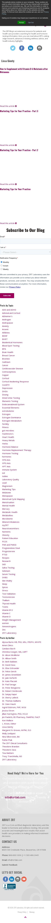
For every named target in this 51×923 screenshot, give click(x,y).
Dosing (5, 394)
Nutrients (6, 531)
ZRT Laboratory (9, 633)
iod (3, 473)
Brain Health (7, 352)
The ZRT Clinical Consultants (14, 743)
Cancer (5, 365)
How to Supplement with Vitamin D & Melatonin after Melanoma (24, 70)
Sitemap (32, 912)
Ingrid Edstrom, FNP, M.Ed (14, 707)
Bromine (6, 358)
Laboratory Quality (10, 479)
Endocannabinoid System (13, 404)
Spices (5, 587)
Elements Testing (10, 401)
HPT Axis (6, 466)
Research (6, 561)
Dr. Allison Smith (9, 658)
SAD (4, 564)
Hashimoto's (7, 433)
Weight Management (11, 620)
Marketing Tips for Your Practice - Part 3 (19, 111)
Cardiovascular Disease (12, 368)
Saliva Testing (8, 567)
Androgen (6, 319)
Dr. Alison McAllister (11, 655)
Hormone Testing (10, 453)
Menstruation (8, 502)
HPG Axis (6, 463)
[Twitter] (12, 48)
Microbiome (7, 518)
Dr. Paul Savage (9, 684)
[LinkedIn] (30, 48)
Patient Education (10, 538)
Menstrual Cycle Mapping (13, 499)
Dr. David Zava (8, 665)
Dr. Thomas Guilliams (11, 700)
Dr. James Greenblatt (11, 674)
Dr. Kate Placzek (9, 681)
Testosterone (8, 597)
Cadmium (6, 362)
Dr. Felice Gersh (9, 671)
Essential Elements (10, 407)
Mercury (6, 509)
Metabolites (7, 515)
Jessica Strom (8, 710)
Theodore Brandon (10, 746)
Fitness (5, 427)
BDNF (4, 336)
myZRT (5, 525)
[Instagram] (39, 48)
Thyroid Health (9, 603)
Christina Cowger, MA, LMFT (14, 652)
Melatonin (6, 492)
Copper (5, 375)
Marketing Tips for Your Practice (15, 189)
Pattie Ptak (7, 740)
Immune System (9, 469)
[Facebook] (21, 48)
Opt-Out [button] (31, 22)
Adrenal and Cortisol (11, 313)
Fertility (5, 424)
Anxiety (5, 326)
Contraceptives (9, 371)
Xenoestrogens (9, 626)
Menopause (7, 495)
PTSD (4, 554)
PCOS (4, 541)
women (5, 623)
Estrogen (6, 414)
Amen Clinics (7, 645)
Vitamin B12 (7, 610)
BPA (4, 349)
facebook (5, 879)
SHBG (4, 577)
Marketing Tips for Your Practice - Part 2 (19, 150)
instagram (17, 879)
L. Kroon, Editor (9, 723)
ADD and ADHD (9, 309)
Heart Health (8, 437)
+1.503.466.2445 (31, 855)
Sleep (4, 584)
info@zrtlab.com (15, 797)
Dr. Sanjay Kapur (9, 694)
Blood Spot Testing (10, 345)
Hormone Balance (10, 447)
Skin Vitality (7, 580)
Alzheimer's (7, 316)
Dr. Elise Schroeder (10, 668)
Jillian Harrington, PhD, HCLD (15, 714)
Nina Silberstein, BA (10, 736)
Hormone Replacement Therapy (16, 450)
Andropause (7, 322)
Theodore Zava (9, 749)
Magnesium (7, 486)
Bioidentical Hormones (12, 342)
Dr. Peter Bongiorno (11, 687)
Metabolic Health (9, 512)
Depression (7, 388)
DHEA (4, 391)
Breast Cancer (8, 355)
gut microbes (8, 430)
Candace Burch (8, 648)
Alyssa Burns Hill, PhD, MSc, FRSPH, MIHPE (21, 642)
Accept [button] (21, 22)
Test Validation (9, 593)
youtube (24, 879)
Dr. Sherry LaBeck (10, 697)
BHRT (5, 339)
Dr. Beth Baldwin (9, 661)
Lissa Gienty (7, 727)
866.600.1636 (15, 855)
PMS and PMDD (9, 544)
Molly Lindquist (8, 733)
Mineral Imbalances (10, 522)
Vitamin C (6, 613)
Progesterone (8, 551)
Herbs (5, 443)
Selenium (6, 571)
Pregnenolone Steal (11, 548)
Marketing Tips (9, 489)
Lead (4, 482)
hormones (6, 456)
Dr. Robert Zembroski (12, 691)
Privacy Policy (22, 912)
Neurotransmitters (10, 528)
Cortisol (5, 378)
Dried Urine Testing (11, 398)
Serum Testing (8, 574)
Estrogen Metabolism (12, 420)
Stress (5, 590)
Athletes (6, 332)
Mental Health (8, 505)
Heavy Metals (8, 440)
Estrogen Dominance (11, 417)
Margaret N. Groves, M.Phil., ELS (16, 730)
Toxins (5, 606)
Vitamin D (6, 616)
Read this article (7, 106)
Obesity (5, 535)
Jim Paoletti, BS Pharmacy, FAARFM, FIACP (21, 717)
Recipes (5, 557)
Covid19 (5, 384)
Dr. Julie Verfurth (9, 678)
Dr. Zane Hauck (9, 704)
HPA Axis (6, 460)
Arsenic (5, 329)
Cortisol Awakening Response (15, 381)
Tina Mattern (8, 753)
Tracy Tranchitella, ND (12, 756)
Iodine (5, 476)
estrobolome (8, 411)
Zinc (4, 629)
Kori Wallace (7, 720)
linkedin (11, 879)
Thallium (5, 600)
